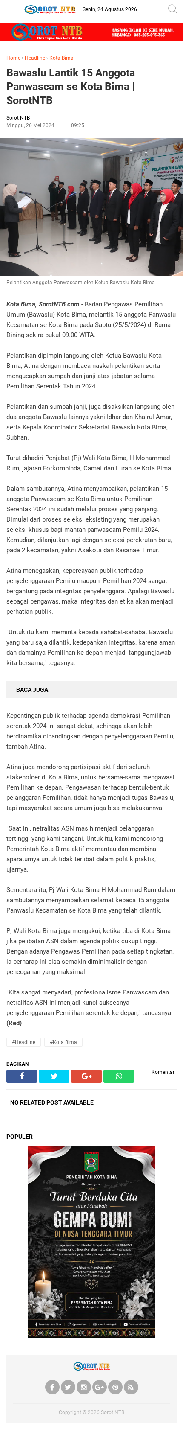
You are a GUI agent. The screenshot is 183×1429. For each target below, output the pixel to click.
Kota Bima (61, 58)
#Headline (23, 1042)
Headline (35, 58)
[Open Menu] (10, 9)
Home (13, 58)
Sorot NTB (112, 1412)
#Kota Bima (63, 1042)
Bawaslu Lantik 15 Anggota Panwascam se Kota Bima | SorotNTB (70, 87)
